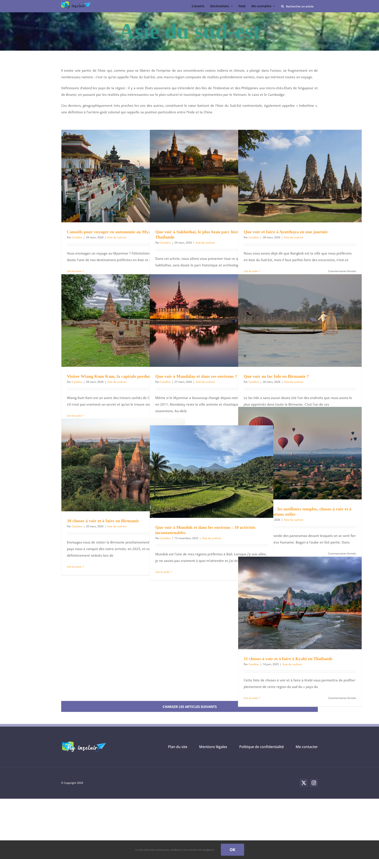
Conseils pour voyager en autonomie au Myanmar (114, 231)
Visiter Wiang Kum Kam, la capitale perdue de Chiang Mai (123, 376)
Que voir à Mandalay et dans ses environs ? (196, 376)
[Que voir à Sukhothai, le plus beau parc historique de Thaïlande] (211, 176)
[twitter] (304, 783)
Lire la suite (74, 567)
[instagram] (314, 783)
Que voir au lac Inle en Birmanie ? (276, 376)
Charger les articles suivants (190, 706)
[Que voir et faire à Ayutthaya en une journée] (300, 176)
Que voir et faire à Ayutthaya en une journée (286, 231)
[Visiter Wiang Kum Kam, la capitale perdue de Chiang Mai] (123, 320)
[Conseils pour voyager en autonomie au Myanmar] (123, 176)
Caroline (77, 237)
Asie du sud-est (117, 237)
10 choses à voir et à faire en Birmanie (103, 520)
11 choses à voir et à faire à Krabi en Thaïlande (288, 658)
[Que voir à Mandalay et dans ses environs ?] (211, 320)
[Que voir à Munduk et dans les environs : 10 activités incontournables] (211, 471)
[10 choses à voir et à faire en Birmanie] (123, 465)
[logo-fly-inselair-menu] (76, 3)
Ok (232, 849)
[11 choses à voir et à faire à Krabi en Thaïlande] (300, 603)
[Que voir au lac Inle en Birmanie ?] (300, 320)
